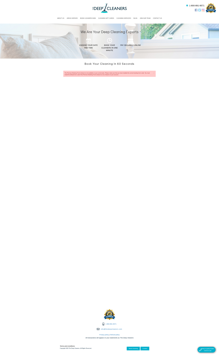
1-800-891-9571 (196, 5)
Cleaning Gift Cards (106, 18)
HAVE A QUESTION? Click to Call (207, 349)
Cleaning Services (124, 18)
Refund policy (115, 335)
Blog (135, 18)
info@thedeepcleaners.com (111, 329)
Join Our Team (145, 18)
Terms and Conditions (67, 346)
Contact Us (157, 18)
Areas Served (72, 18)
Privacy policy (104, 335)
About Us (60, 18)
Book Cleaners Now (88, 18)
